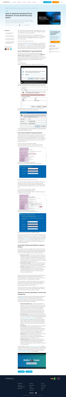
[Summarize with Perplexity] (11, 49)
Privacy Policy (43, 385)
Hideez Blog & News (11, 8)
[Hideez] (10, 378)
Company (34, 2)
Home (7, 8)
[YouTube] (32, 393)
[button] (61, 2)
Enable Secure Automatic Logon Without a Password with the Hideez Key (10, 42)
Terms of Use (43, 386)
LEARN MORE (21, 371)
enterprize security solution (36, 346)
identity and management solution (24, 351)
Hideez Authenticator (21, 386)
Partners (30, 386)
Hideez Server (20, 385)
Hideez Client (20, 388)
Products (14, 2)
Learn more (29, 371)
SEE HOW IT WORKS (47, 2)
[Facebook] (30, 393)
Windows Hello (26, 238)
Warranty (42, 388)
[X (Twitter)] (34, 393)
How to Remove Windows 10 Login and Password (10, 36)
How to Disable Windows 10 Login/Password (10, 33)
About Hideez (31, 385)
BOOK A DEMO (55, 2)
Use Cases (24, 2)
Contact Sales (31, 388)
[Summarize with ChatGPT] (6, 49)
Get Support (31, 390)
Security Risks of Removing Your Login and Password (10, 39)
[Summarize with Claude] (8, 49)
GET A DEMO (55, 41)
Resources (29, 2)
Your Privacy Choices (40, 395)
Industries (19, 2)
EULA (42, 390)
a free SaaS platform (27, 44)
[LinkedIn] (36, 393)
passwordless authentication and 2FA (28, 317)
